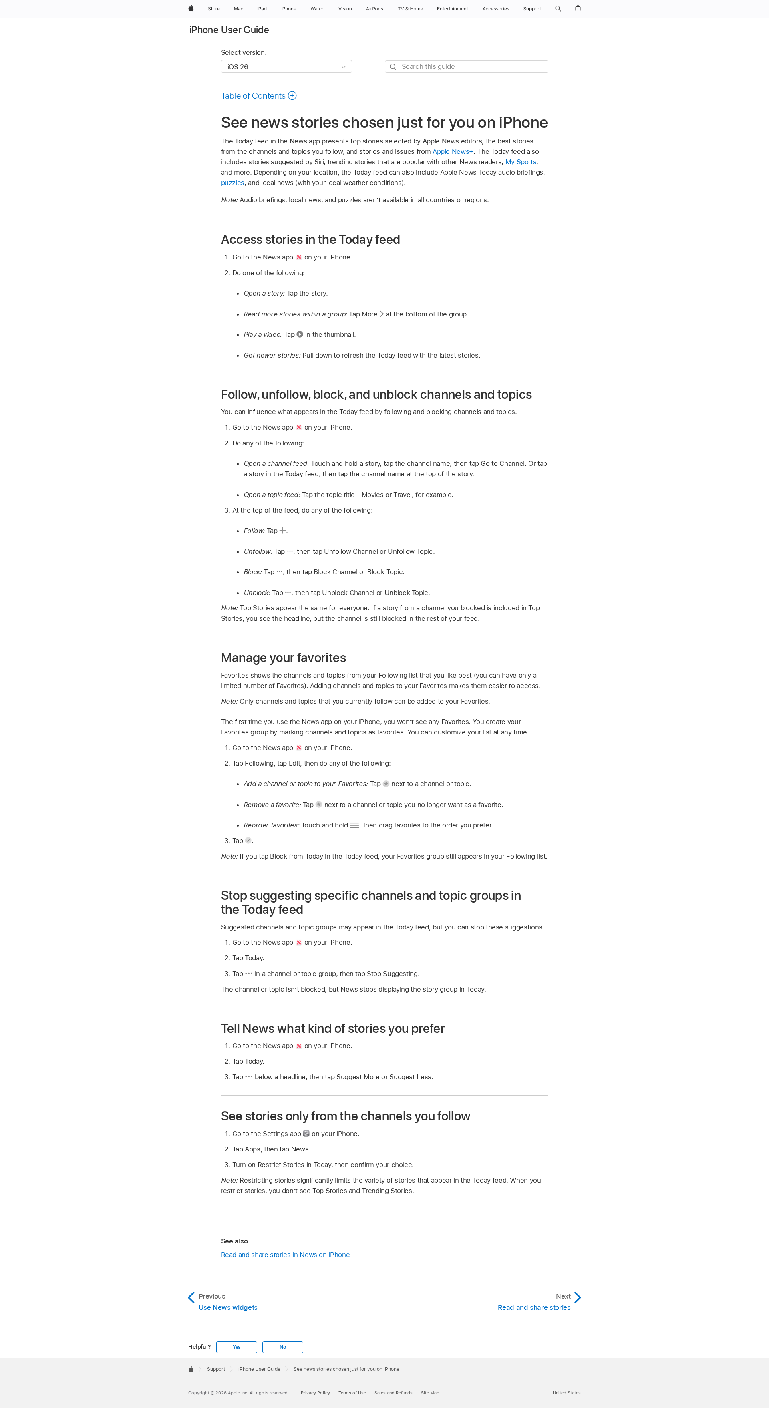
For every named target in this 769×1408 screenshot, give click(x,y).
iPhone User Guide (229, 30)
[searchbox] (466, 66)
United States (567, 1393)
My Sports (521, 162)
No (283, 1347)
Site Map (430, 1393)
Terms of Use (352, 1393)
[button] (558, 9)
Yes (237, 1347)
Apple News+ (453, 151)
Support (216, 1369)
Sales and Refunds (393, 1393)
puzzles (233, 183)
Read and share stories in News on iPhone (285, 1255)
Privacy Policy (315, 1393)
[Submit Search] (393, 67)
